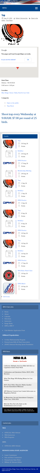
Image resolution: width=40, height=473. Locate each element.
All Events (6, 296)
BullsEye (20, 151)
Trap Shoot (9, 20)
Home (6, 312)
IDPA (4, 442)
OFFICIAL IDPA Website (13, 446)
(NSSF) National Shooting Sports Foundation (19, 344)
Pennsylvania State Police (13, 460)
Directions (8, 319)
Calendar (7, 316)
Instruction (8, 321)
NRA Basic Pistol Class (25, 270)
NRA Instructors (10, 435)
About (7, 314)
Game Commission (11, 455)
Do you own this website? (8, 59)
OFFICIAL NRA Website (12, 432)
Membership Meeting (24, 171)
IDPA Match (21, 283)
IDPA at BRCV (9, 326)
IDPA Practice (22, 160)
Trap (19, 140)
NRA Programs (9, 437)
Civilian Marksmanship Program (15, 340)
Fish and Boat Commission (13, 457)
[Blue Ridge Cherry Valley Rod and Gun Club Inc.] (20, 3)
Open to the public (13, 103)
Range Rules (9, 323)
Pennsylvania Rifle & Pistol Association (17, 342)
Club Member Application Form (15, 330)
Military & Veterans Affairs (13, 462)
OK (28, 60)
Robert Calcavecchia (21, 18)
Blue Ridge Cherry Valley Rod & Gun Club (15, 93)
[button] (17, 67)
